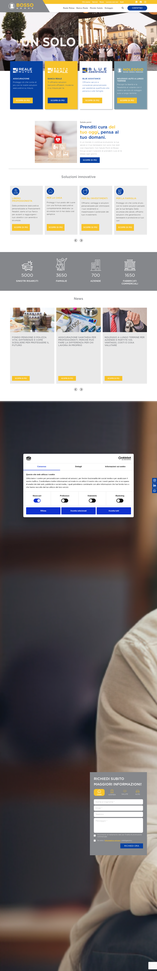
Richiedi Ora (131, 846)
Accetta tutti (114, 511)
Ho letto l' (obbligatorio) (114, 841)
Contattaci (137, 8)
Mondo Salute (96, 8)
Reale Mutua (68, 8)
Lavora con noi (112, 2)
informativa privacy (113, 841)
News (102, 2)
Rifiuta (43, 511)
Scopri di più (23, 100)
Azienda (112, 795)
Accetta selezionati (78, 511)
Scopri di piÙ (21, 378)
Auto (137, 794)
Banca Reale (82, 8)
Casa (99, 794)
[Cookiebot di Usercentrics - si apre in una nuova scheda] (120, 458)
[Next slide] (81, 240)
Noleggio (109, 8)
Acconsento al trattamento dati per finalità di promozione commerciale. (119, 836)
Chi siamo (86, 2)
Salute (125, 794)
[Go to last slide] (76, 240)
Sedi (122, 2)
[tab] (76, 403)
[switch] (64, 501)
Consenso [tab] (41, 466)
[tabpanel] (118, 823)
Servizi (95, 2)
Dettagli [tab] (78, 466)
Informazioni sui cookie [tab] (115, 466)
